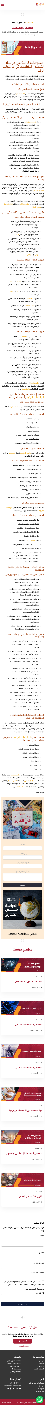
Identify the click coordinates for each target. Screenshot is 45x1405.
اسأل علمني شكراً (22, 872)
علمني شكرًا (12, 781)
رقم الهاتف (22, 854)
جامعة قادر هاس (15, 1372)
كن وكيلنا (41, 1386)
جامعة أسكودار (16, 1369)
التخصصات (29, 23)
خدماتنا (41, 1363)
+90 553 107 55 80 (15, 1383)
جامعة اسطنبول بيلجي (14, 1361)
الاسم (22, 845)
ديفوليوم (5, 1402)
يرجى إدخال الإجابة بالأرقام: (34, 1289)
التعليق (41, 1235)
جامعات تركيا (15, 775)
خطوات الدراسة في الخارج (36, 1383)
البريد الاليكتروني (22, 863)
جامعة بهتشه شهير (14, 1366)
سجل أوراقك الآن (30, 781)
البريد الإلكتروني (38, 1263)
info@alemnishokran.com (12, 1386)
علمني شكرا (24, 1402)
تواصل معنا (21, 787)
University (40, 1366)
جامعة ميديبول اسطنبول (13, 1363)
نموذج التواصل (23, 1346)
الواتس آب (22, 1341)
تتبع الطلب (40, 1388)
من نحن (41, 1361)
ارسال (22, 885)
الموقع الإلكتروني (37, 1272)
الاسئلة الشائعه (39, 1369)
